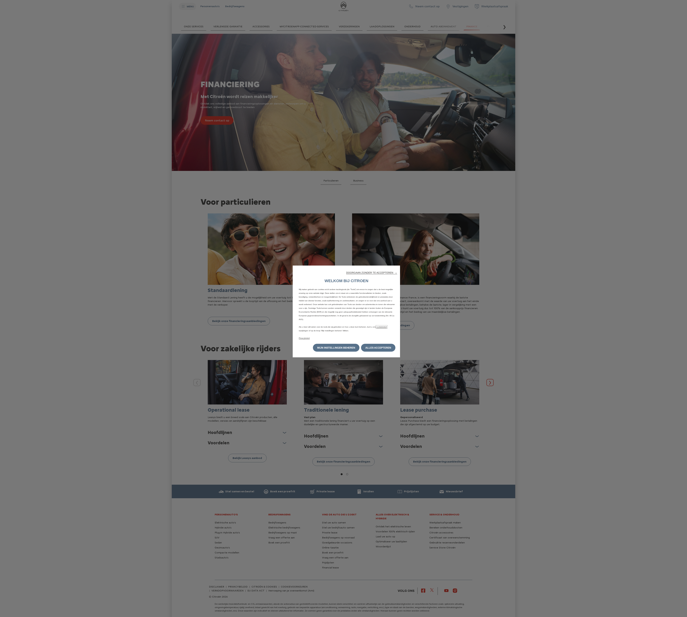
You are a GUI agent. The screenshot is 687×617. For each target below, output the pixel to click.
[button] (371, 272)
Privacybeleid (304, 338)
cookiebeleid (381, 327)
